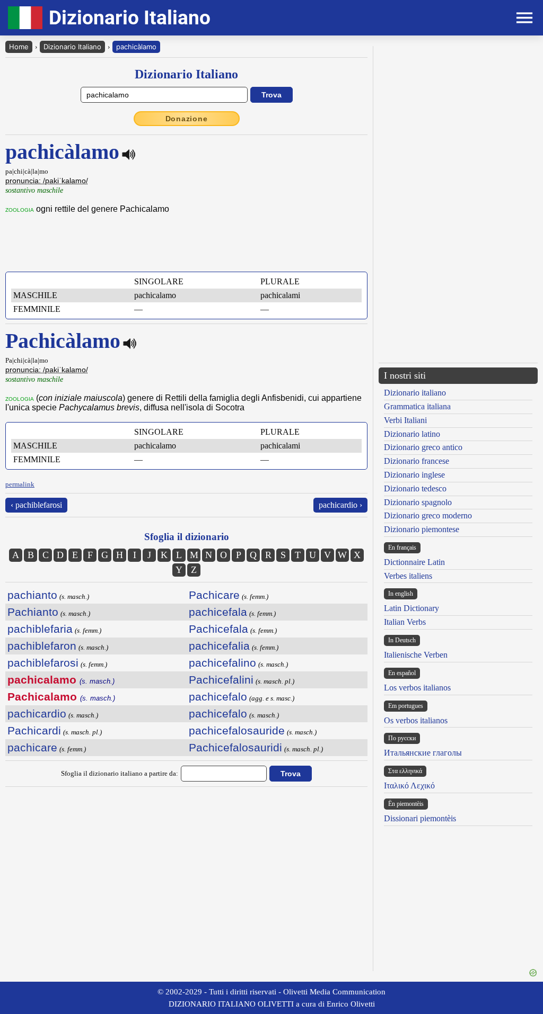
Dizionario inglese (414, 474)
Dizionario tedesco (415, 488)
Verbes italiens (408, 575)
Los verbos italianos (417, 687)
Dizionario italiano (415, 392)
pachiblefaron (41, 646)
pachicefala (218, 612)
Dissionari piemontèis (420, 818)
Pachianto (32, 612)
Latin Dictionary (411, 608)
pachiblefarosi (42, 663)
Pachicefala (218, 629)
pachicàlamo (136, 46)
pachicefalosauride (237, 730)
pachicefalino (222, 663)
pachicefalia (219, 646)
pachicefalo (218, 696)
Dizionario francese (416, 460)
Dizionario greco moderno (428, 515)
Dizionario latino (412, 433)
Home (19, 46)
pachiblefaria (40, 629)
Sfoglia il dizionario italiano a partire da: (119, 773)
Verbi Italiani (405, 420)
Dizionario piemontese (421, 529)
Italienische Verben (416, 654)
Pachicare (214, 595)
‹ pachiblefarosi (36, 504)
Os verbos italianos (416, 720)
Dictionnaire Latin (414, 562)
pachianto (32, 595)
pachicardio (36, 713)
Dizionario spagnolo (418, 502)
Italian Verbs (405, 621)
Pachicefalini (221, 680)
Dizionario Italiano (72, 46)
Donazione (186, 118)
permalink (19, 484)
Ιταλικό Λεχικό (409, 785)
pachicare (32, 747)
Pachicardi (34, 730)
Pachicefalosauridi (235, 747)
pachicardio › (340, 504)
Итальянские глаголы (423, 752)
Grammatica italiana (417, 406)
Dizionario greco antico (423, 447)
